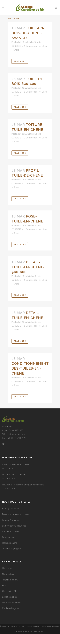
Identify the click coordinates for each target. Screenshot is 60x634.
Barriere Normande (11, 520)
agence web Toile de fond (33, 631)
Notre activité (8, 574)
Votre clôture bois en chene (15, 464)
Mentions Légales (10, 608)
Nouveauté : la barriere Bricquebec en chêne (23, 485)
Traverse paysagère (11, 548)
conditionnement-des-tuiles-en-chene (31, 368)
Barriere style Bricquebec (14, 526)
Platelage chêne (9, 543)
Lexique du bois (9, 597)
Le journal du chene (11, 602)
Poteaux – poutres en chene (15, 514)
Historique (7, 568)
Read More (20, 61)
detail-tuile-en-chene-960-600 (28, 267)
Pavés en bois (8, 537)
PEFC (4, 585)
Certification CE (9, 591)
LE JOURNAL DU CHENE (13, 474)
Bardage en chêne (10, 508)
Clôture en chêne (10, 531)
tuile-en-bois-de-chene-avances (28, 33)
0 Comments (30, 46)
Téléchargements (10, 580)
